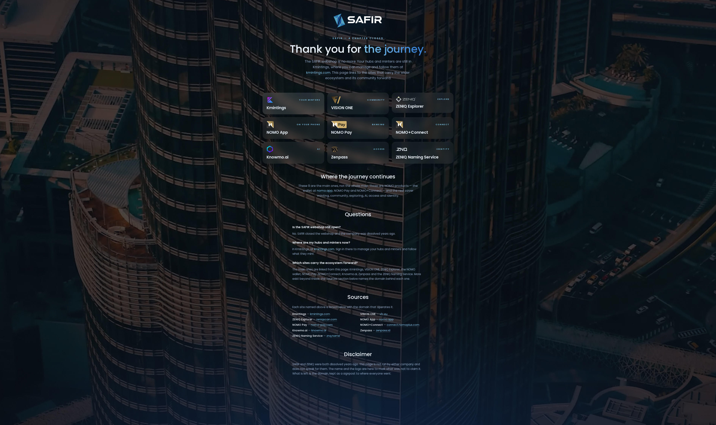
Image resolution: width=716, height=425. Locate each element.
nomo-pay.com (322, 325)
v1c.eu (383, 314)
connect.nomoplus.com (403, 325)
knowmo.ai (318, 330)
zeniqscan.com (326, 319)
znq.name (333, 336)
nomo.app (325, 190)
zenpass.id (383, 330)
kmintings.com (318, 72)
